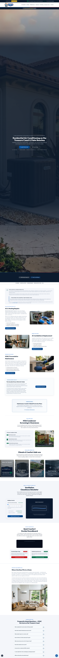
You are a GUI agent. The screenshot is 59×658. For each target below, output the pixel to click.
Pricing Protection (37, 283)
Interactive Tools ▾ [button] (47, 4)
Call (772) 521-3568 (25, 147)
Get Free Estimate (35, 147)
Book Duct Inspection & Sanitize (15, 516)
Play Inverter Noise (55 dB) (40, 557)
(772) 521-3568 (14, 1)
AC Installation (24, 4)
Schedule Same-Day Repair (10, 328)
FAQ (42, 283)
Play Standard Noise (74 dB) (20, 557)
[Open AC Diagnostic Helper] (56, 655)
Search (52, 4)
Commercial (37, 4)
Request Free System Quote (37, 348)
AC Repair (27, 4)
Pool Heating (42, 4)
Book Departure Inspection (41, 386)
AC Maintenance (32, 4)
